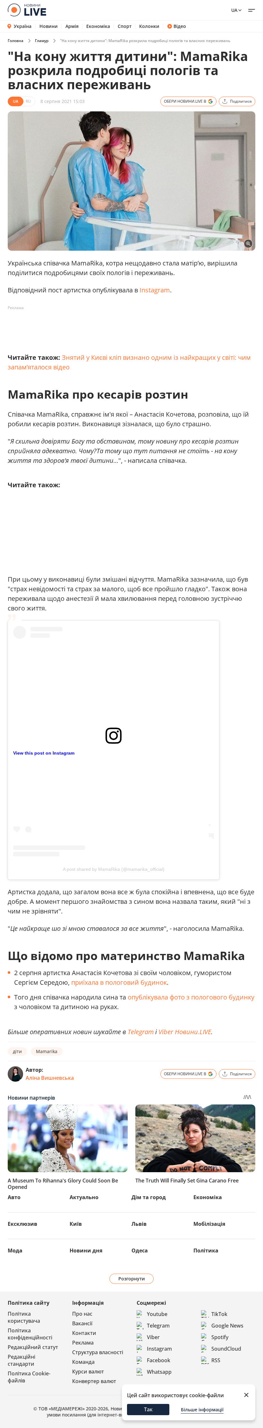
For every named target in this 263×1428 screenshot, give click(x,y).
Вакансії (82, 1323)
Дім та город (149, 1197)
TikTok (219, 1314)
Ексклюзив (22, 1223)
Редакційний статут (33, 1347)
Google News (227, 1325)
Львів (139, 1223)
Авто (14, 1197)
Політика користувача (24, 1317)
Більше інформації (202, 1409)
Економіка (98, 26)
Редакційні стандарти (21, 1360)
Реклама (83, 1342)
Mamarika (46, 1051)
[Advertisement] (124, 327)
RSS (215, 1360)
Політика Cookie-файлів (29, 1377)
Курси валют (88, 1371)
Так (148, 1409)
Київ (76, 1223)
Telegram (141, 1031)
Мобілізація (209, 1223)
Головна (15, 40)
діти (17, 1051)
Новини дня (86, 1250)
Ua (234, 10)
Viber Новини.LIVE (184, 1031)
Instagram (155, 290)
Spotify (219, 1337)
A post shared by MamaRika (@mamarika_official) (114, 869)
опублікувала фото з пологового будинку (191, 997)
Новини (48, 26)
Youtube (157, 1314)
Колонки (149, 26)
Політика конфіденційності (30, 1334)
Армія (72, 26)
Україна (22, 26)
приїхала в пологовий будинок (119, 982)
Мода (15, 1250)
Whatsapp (159, 1371)
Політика (205, 1250)
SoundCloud (226, 1348)
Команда (83, 1361)
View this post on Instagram (43, 753)
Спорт (125, 26)
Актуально (84, 1197)
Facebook (158, 1360)
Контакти (84, 1333)
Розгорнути (131, 1279)
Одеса (140, 1250)
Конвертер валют (94, 1381)
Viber (153, 1337)
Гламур (41, 40)
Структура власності (97, 1352)
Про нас (82, 1313)
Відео (180, 26)
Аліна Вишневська (50, 1077)
